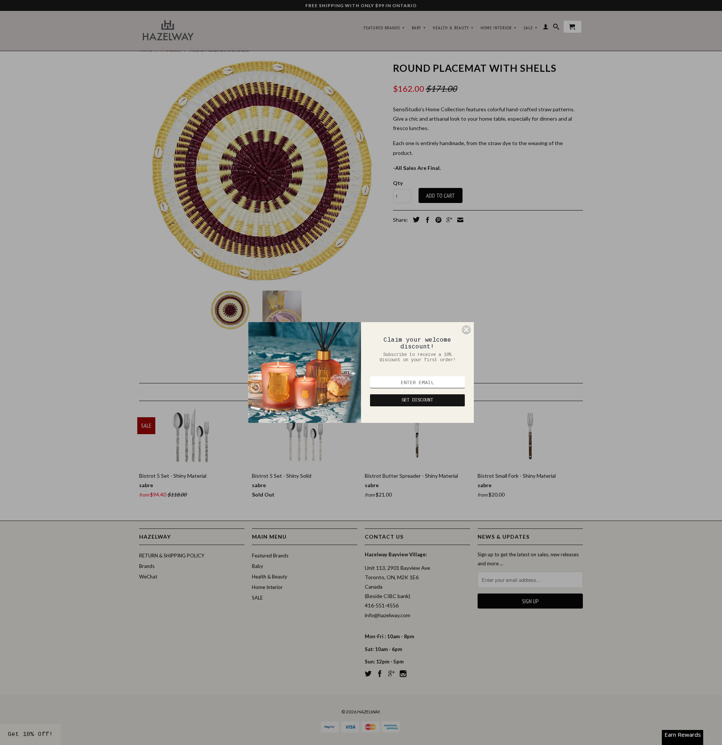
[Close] (466, 329)
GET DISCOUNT (417, 400)
